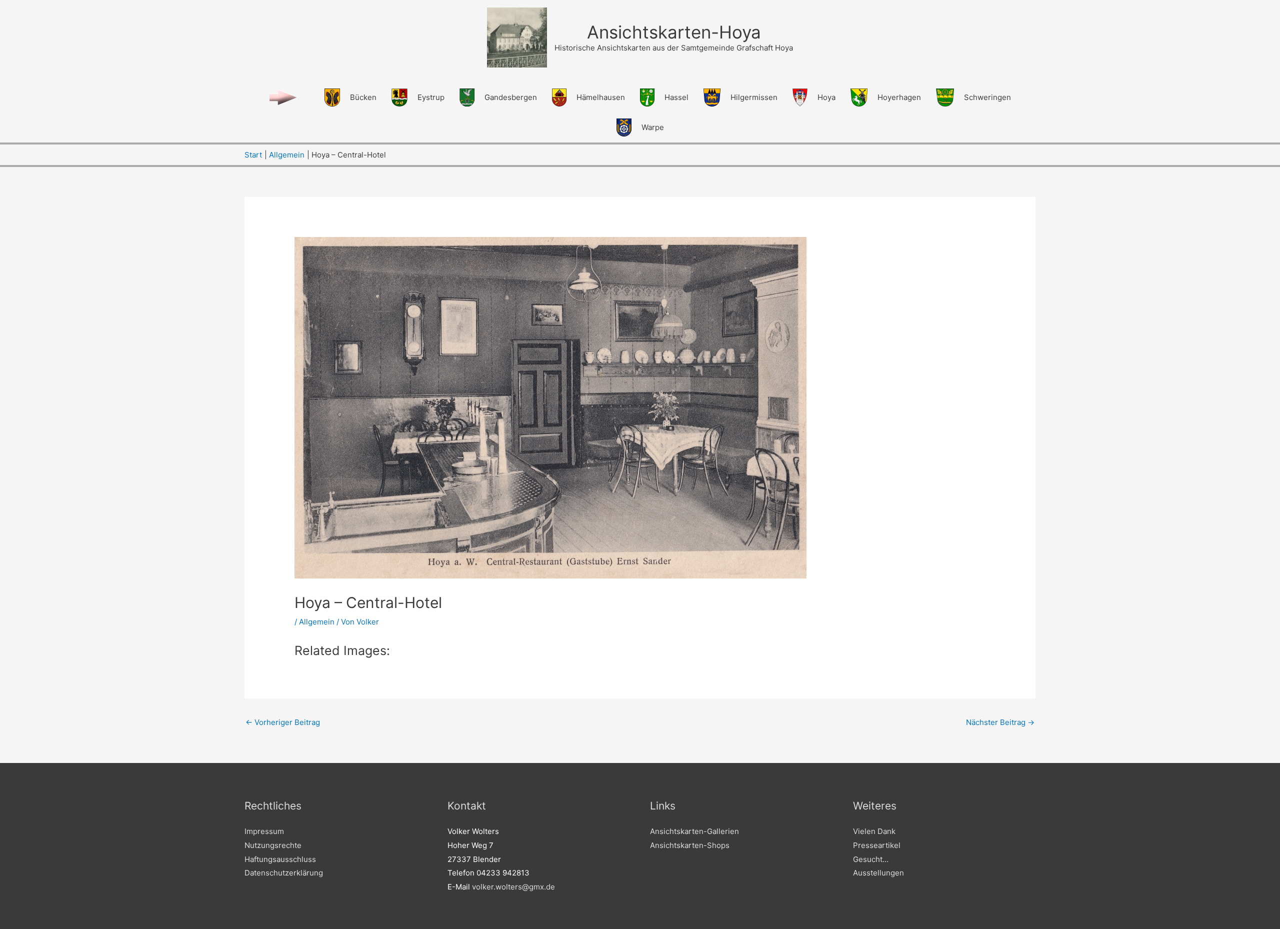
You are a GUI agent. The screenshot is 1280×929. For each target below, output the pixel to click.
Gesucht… (870, 859)
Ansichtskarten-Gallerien (694, 831)
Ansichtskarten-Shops (690, 845)
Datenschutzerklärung (283, 873)
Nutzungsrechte (273, 845)
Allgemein (316, 621)
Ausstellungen (878, 873)
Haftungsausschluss (280, 859)
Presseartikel (876, 845)
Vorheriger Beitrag (283, 722)
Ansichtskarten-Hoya (674, 32)
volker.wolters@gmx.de (513, 887)
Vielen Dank (874, 831)
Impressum (264, 831)
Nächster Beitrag (1000, 722)
